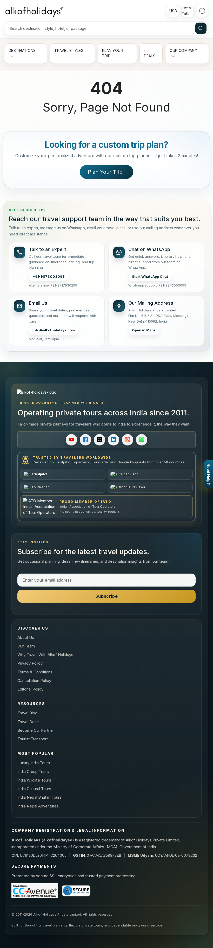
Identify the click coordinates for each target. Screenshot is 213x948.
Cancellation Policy (34, 680)
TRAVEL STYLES (68, 50)
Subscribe (106, 596)
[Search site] (201, 28)
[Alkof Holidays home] (34, 11)
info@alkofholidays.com (53, 330)
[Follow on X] (99, 439)
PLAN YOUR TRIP (112, 53)
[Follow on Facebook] (85, 439)
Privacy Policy (30, 663)
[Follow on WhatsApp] (141, 439)
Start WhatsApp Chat (150, 276)
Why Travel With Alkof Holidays (45, 654)
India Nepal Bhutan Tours (39, 797)
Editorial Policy (30, 689)
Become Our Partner (35, 730)
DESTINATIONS (22, 50)
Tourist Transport (32, 738)
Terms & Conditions (34, 672)
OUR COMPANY (183, 50)
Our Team (26, 646)
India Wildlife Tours (34, 780)
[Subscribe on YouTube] (71, 439)
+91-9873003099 (48, 276)
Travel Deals (28, 721)
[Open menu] (202, 11)
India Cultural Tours (34, 788)
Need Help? (208, 474)
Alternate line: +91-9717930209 (53, 285)
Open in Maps (144, 330)
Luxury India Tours (33, 762)
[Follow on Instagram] (127, 439)
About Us (25, 637)
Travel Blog (27, 712)
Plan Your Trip (105, 172)
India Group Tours (33, 771)
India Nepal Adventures (38, 806)
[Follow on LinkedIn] (113, 439)
